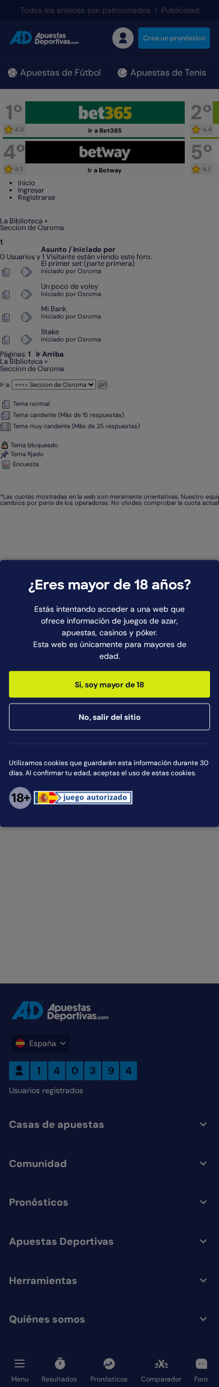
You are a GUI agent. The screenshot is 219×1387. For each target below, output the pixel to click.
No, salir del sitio (110, 716)
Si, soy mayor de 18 (109, 684)
